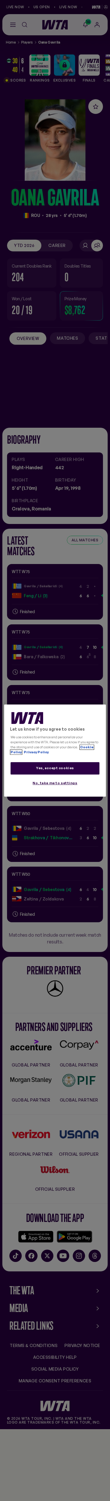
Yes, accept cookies (55, 768)
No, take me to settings (55, 783)
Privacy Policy (36, 752)
